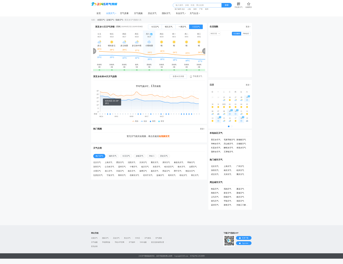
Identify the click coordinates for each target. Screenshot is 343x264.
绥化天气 (183, 175)
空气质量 (124, 13)
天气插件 (132, 242)
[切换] (118, 27)
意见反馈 (94, 246)
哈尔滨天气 (169, 167)
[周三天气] (199, 51)
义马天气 (215, 197)
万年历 (137, 238)
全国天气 (110, 13)
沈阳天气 (131, 162)
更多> (202, 129)
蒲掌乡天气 (215, 152)
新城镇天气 (241, 140)
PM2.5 (151, 156)
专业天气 (180, 13)
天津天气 (143, 162)
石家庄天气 (134, 175)
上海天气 (108, 162)
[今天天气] (99, 51)
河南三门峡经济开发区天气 (247, 205)
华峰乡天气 (215, 144)
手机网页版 (106, 242)
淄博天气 (143, 171)
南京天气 (131, 171)
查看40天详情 (178, 76)
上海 (189, 9)
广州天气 (240, 166)
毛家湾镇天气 (229, 140)
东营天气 (156, 167)
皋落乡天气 (241, 148)
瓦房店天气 (98, 175)
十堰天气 (133, 167)
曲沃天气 (240, 197)
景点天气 (127, 238)
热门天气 (99, 156)
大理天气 (97, 171)
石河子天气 (147, 175)
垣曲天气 (119, 20)
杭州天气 (240, 170)
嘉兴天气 (154, 171)
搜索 (227, 5)
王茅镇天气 (228, 152)
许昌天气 (120, 171)
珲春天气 (191, 162)
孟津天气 (215, 205)
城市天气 (112, 156)
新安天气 (227, 193)
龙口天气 (108, 171)
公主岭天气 (109, 167)
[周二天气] (186, 51)
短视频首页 (164, 136)
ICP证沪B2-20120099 (197, 256)
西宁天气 (177, 171)
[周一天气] (174, 51)
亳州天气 (172, 175)
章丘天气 (195, 175)
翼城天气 (240, 193)
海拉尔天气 (190, 171)
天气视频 (138, 13)
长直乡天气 (215, 148)
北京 (183, 9)
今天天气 (155, 27)
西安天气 (120, 162)
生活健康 (236, 34)
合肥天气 (193, 167)
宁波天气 (110, 175)
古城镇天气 (241, 144)
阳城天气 (227, 197)
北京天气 (97, 162)
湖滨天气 (240, 201)
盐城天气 (160, 175)
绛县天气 (215, 189)
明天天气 (168, 27)
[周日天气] (161, 51)
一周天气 (182, 27)
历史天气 (152, 13)
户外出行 (246, 34)
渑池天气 (227, 189)
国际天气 (166, 13)
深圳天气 (97, 167)
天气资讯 (147, 238)
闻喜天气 (215, 193)
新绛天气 (227, 205)
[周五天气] (137, 51)
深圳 (195, 9)
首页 (98, 13)
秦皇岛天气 (178, 162)
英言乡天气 (215, 140)
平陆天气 (227, 201)
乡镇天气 (139, 156)
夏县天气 (240, 189)
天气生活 (194, 13)
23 (212, 97)
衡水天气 (181, 167)
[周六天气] (149, 51)
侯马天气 (215, 201)
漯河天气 (166, 162)
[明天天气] (112, 51)
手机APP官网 (119, 242)
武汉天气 (215, 174)
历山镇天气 (228, 144)
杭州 (206, 9)
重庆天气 (154, 162)
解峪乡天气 (228, 148)
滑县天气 (166, 171)
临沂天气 (145, 167)
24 (218, 97)
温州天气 (122, 167)
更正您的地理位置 (157, 242)
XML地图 (143, 242)
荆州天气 (122, 175)
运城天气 (110, 20)
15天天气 (196, 27)
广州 (200, 9)
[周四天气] (124, 51)
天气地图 (94, 242)
